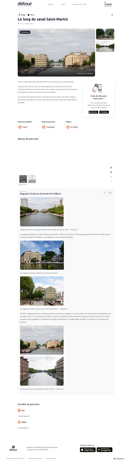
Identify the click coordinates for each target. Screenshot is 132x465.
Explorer (51, 4)
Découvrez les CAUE (79, 4)
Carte (63, 4)
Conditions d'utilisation (51, 458)
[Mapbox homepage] (22, 185)
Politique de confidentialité (35, 458)
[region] (66, 164)
